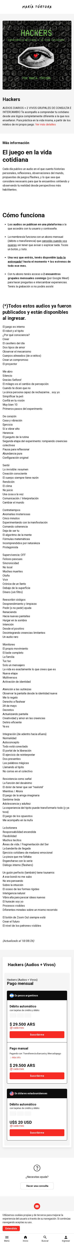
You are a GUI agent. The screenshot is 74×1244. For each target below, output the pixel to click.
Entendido (11, 1228)
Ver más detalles (45, 124)
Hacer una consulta (37, 1186)
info (38, 1006)
